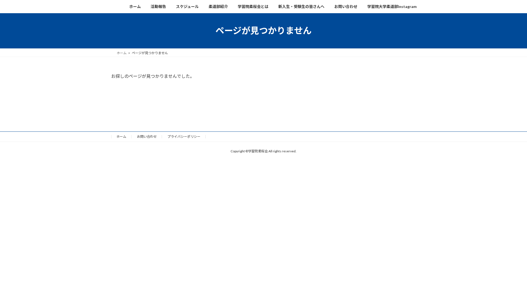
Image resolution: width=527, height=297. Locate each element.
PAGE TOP (508, 279)
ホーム (121, 136)
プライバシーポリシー (183, 136)
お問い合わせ (147, 136)
